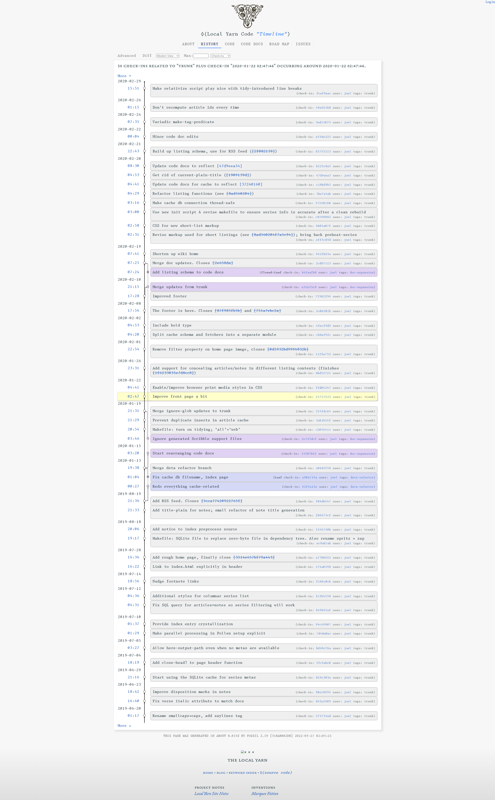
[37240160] (251, 184)
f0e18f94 (323, 692)
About (188, 44)
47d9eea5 (323, 175)
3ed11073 (323, 122)
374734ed (323, 716)
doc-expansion (362, 272)
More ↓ (124, 725)
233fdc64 (323, 411)
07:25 (133, 262)
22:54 (133, 349)
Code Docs (252, 44)
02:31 (133, 234)
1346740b (323, 529)
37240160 (323, 203)
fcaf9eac (323, 93)
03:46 (133, 438)
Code (230, 44)
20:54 (133, 429)
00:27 (133, 486)
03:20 (133, 453)
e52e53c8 (309, 287)
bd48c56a (323, 648)
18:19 (133, 662)
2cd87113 (323, 263)
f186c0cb (323, 581)
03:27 (133, 647)
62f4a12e (309, 486)
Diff (147, 55)
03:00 (133, 212)
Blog (221, 772)
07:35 (133, 121)
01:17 (133, 715)
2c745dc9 (309, 439)
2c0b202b (323, 311)
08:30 (133, 165)
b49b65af (323, 610)
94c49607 (323, 624)
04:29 (133, 193)
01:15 (133, 107)
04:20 (133, 334)
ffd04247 (323, 387)
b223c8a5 (323, 166)
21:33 (133, 510)
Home (208, 772)
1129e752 (323, 354)
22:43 (133, 151)
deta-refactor (362, 477)
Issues (303, 44)
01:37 (133, 623)
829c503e (323, 677)
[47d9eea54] (229, 166)
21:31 (133, 410)
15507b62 (309, 453)
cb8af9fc (323, 335)
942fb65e (323, 254)
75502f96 (323, 296)
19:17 (133, 538)
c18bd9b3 (323, 184)
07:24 (133, 272)
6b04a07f (323, 226)
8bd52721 (323, 373)
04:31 (133, 605)
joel (347, 93)
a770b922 (323, 557)
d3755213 (323, 151)
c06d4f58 (323, 468)
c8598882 (323, 217)
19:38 (133, 467)
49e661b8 (323, 107)
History (209, 44)
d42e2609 (323, 701)
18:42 (133, 691)
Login (490, 2)
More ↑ (124, 76)
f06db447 (323, 501)
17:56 (133, 310)
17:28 (133, 296)
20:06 (133, 529)
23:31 (133, 368)
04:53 (133, 175)
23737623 (323, 397)
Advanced (127, 55)
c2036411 (323, 429)
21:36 (133, 500)
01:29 (133, 633)
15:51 (133, 88)
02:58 (133, 225)
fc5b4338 (323, 596)
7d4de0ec (323, 633)
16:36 (133, 557)
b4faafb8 (309, 272)
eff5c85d (323, 239)
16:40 (133, 701)
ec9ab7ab (324, 543)
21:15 (133, 286)
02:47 (133, 396)
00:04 (133, 136)
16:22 (133, 566)
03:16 (133, 202)
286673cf (323, 515)
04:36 (133, 595)
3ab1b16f (323, 420)
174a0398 (323, 567)
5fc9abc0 (323, 663)
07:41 (133, 253)
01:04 (133, 477)
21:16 (133, 677)
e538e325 (323, 137)
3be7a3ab (323, 194)
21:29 (133, 420)
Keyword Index (243, 772)
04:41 (133, 184)
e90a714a (309, 477)
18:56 (133, 581)
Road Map (279, 44)
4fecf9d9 (323, 325)
